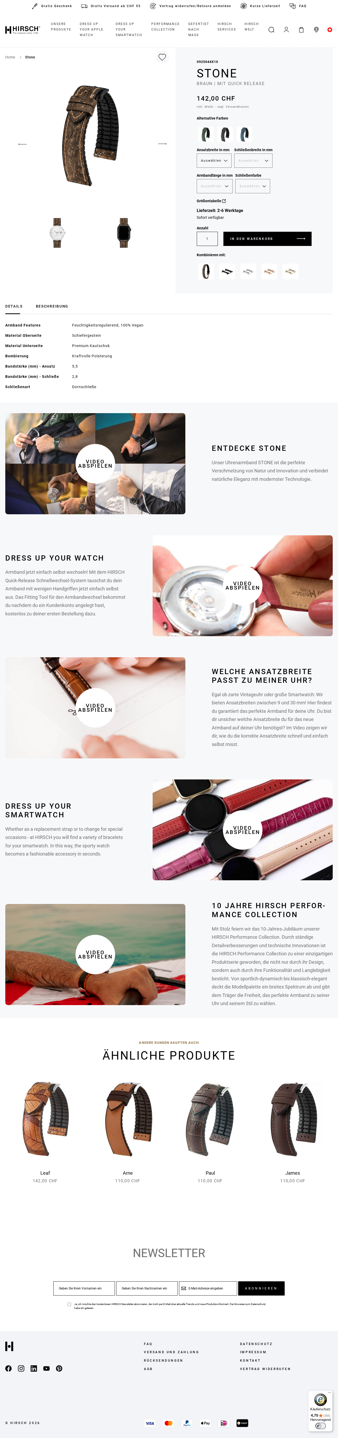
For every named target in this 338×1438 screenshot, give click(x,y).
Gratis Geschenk (56, 6)
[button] (18, 144)
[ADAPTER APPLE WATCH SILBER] (248, 271)
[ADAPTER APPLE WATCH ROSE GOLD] (269, 271)
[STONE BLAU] (244, 135)
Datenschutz (258, 1304)
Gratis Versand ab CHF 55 (116, 6)
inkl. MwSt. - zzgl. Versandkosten (223, 106)
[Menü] (329, 1394)
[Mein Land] (330, 30)
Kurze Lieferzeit (265, 6)
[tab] (14, 305)
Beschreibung (52, 306)
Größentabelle (209, 201)
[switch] (320, 1426)
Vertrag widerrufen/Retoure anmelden (195, 6)
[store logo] (22, 29)
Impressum (253, 1352)
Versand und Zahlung (171, 1352)
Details (14, 306)
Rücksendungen (164, 1360)
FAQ (303, 6)
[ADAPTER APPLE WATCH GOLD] (290, 271)
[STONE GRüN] (206, 135)
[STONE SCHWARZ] (225, 135)
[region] (254, 136)
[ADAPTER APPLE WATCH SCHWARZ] (227, 271)
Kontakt (250, 1360)
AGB (148, 1369)
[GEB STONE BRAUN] (206, 271)
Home (10, 57)
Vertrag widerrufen (265, 1369)
